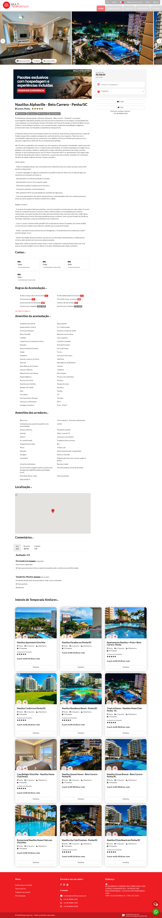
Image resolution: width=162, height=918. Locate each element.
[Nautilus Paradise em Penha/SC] (81, 622)
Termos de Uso (20, 889)
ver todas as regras (22, 311)
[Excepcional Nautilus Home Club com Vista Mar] (36, 820)
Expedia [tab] (37, 547)
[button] (159, 41)
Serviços (129, 8)
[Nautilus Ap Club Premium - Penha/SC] (81, 820)
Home (101, 8)
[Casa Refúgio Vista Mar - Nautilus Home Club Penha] (36, 754)
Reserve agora (114, 8)
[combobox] (123, 91)
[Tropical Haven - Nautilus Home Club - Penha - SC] (126, 688)
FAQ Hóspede (20, 896)
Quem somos (142, 8)
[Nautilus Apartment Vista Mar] (36, 622)
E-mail (121, 102)
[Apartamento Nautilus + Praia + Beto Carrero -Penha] (126, 622)
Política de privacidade (23, 885)
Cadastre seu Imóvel (22, 892)
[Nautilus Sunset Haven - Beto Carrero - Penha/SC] (81, 754)
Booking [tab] (27, 547)
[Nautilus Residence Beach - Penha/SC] (81, 688)
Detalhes (36, 667)
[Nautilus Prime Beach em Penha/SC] (126, 820)
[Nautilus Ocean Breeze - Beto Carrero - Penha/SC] (126, 754)
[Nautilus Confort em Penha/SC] (36, 688)
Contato (156, 8)
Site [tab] (17, 547)
